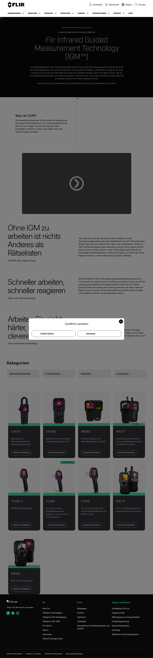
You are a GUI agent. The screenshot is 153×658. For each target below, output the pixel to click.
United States (47, 333)
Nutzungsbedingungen (74, 654)
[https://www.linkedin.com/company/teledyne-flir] (8, 613)
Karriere (80, 613)
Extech (45, 630)
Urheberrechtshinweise (53, 654)
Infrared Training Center (53, 639)
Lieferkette (81, 621)
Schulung (116, 630)
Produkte (48, 13)
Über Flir (46, 609)
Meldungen (82, 609)
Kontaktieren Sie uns (120, 609)
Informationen (99, 13)
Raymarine (47, 634)
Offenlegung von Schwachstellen (126, 617)
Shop (130, 13)
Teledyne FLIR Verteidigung (54, 617)
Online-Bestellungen (120, 626)
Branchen (32, 13)
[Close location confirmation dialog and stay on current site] (121, 321)
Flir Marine (47, 626)
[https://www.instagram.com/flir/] (17, 613)
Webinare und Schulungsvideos (125, 634)
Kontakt (117, 13)
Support (81, 13)
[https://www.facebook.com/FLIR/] (12, 613)
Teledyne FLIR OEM (51, 621)
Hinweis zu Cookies (33, 654)
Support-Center (118, 613)
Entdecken (65, 13)
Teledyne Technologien (52, 613)
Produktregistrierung (120, 621)
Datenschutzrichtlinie (14, 654)
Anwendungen (14, 13)
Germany (90, 333)
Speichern (81, 617)
